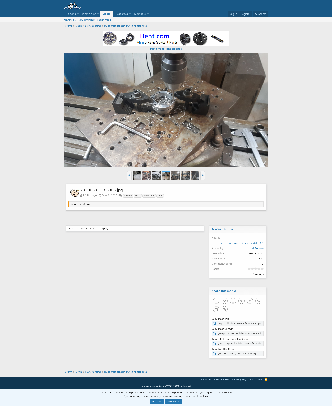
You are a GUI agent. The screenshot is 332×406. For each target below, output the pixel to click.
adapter (128, 195)
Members (140, 14)
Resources (122, 14)
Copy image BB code (222, 328)
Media (106, 14)
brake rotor (149, 195)
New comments (86, 19)
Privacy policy (239, 379)
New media (70, 19)
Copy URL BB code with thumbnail (229, 338)
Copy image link (220, 318)
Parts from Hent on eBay (166, 48)
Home (259, 379)
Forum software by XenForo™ (166, 386)
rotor (160, 195)
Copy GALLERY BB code (224, 348)
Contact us (205, 379)
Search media (104, 19)
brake (138, 195)
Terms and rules (221, 379)
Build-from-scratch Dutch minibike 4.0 (241, 243)
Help (250, 379)
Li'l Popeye (90, 195)
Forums (71, 14)
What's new (89, 14)
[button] (78, 14)
